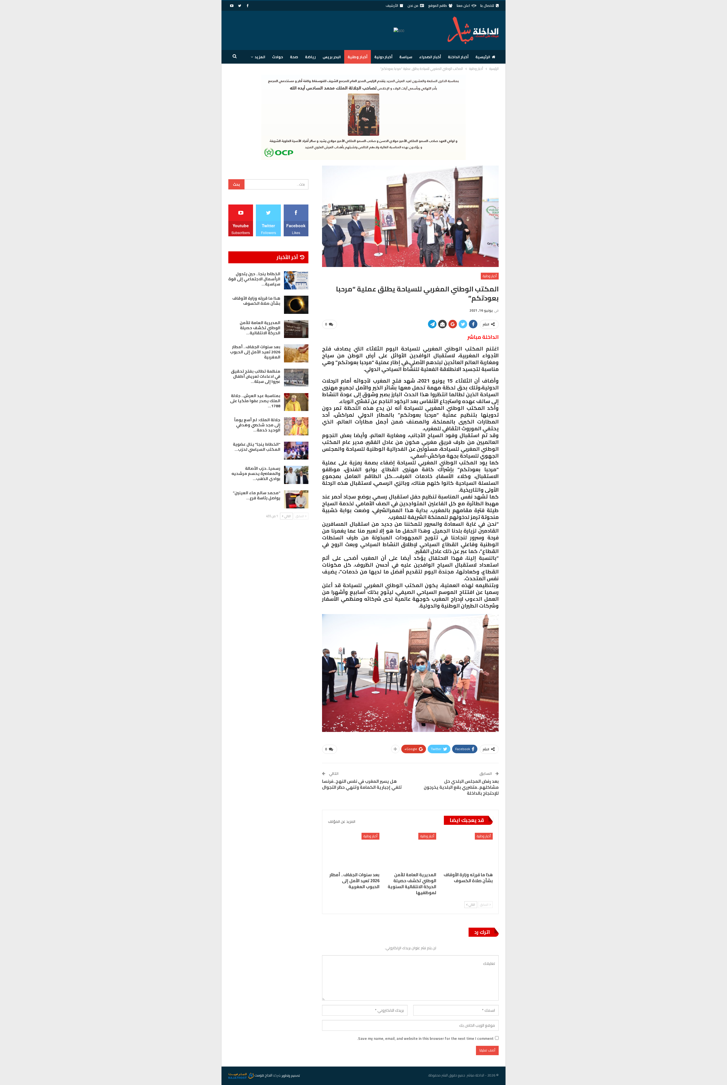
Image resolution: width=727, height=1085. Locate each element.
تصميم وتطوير (291, 1075)
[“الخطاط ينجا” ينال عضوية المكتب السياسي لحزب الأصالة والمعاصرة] (296, 451)
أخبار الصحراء (430, 56)
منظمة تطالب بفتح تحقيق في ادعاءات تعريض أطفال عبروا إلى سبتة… (255, 376)
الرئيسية (482, 56)
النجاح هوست (263, 1075)
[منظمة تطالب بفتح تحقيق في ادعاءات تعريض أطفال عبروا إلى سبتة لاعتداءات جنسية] (296, 378)
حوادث (277, 56)
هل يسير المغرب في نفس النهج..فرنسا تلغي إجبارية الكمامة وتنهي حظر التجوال (362, 784)
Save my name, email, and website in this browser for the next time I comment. (425, 1038)
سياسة (405, 56)
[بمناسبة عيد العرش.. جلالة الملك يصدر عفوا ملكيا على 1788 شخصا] (296, 402)
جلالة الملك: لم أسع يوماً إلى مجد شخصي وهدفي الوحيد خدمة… (257, 425)
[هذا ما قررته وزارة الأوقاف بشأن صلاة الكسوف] (467, 851)
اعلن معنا (463, 5)
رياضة (310, 56)
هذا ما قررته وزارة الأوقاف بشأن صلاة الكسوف (256, 301)
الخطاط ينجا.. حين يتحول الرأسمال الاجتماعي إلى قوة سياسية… (254, 279)
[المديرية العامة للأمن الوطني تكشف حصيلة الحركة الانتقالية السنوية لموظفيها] (410, 851)
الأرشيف (392, 5)
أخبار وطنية (357, 56)
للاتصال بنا (487, 5)
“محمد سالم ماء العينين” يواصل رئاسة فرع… (256, 495)
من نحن (413, 5)
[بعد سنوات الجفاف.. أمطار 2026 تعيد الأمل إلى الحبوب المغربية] (353, 851)
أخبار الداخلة (458, 56)
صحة (294, 56)
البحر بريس (332, 56)
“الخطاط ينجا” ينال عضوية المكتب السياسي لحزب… (256, 447)
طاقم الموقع (437, 5)
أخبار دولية (383, 56)
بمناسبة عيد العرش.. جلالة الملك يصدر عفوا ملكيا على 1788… (255, 401)
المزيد (260, 56)
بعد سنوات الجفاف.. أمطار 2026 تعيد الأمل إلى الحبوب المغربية (255, 352)
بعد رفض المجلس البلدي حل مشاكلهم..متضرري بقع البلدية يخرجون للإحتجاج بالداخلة (461, 787)
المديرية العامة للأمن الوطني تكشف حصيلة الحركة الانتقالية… (260, 328)
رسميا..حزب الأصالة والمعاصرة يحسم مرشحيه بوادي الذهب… (255, 473)
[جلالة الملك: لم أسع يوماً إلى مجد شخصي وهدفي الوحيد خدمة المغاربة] (296, 426)
